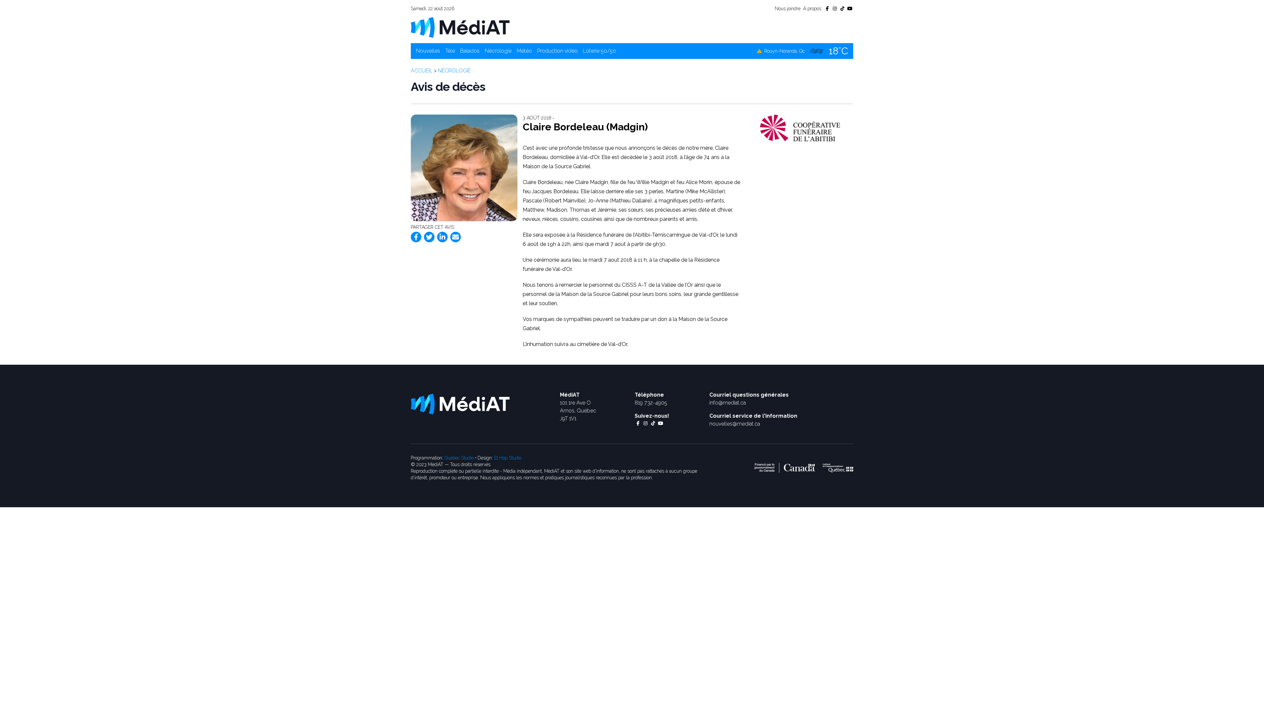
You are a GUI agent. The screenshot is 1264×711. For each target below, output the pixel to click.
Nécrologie (498, 51)
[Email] (455, 237)
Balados (470, 51)
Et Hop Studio (507, 458)
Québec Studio (459, 458)
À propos (812, 8)
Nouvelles (428, 51)
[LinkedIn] (442, 237)
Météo (524, 51)
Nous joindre (788, 8)
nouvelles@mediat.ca (734, 424)
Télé (450, 51)
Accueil (422, 70)
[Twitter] (429, 237)
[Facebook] (416, 237)
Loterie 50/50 (599, 51)
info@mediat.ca (727, 403)
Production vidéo (557, 51)
